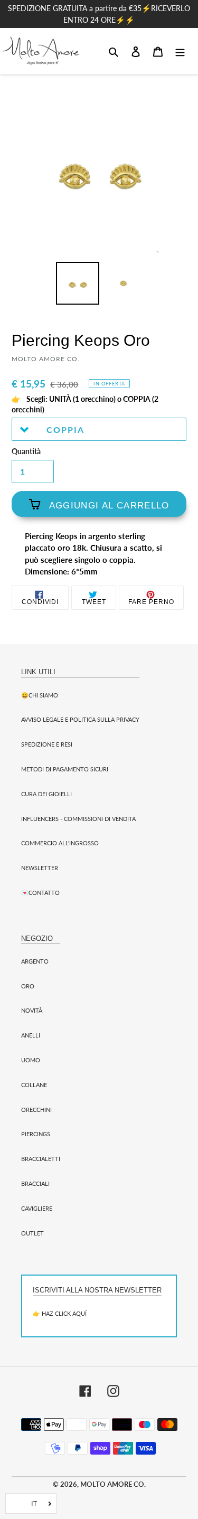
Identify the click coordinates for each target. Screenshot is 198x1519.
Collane (34, 1084)
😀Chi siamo (39, 695)
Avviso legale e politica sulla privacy (80, 719)
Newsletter (39, 867)
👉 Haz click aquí (60, 1313)
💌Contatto (40, 892)
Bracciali (35, 1183)
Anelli (30, 1035)
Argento (35, 961)
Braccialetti (40, 1158)
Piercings (35, 1133)
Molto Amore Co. (113, 1484)
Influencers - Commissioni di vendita (78, 818)
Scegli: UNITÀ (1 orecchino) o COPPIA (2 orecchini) (85, 404)
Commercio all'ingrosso (60, 842)
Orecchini (36, 1109)
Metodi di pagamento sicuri (64, 769)
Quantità (26, 451)
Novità (31, 1010)
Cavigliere (36, 1208)
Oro (27, 986)
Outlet (32, 1233)
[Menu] (180, 50)
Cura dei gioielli (46, 793)
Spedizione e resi (46, 744)
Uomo (30, 1059)
